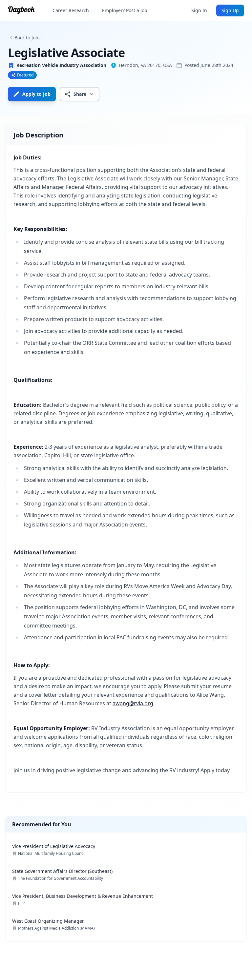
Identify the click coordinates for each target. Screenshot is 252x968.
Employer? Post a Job (124, 10)
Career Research (70, 10)
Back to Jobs (27, 37)
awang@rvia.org (133, 703)
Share (80, 94)
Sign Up (230, 10)
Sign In (199, 10)
